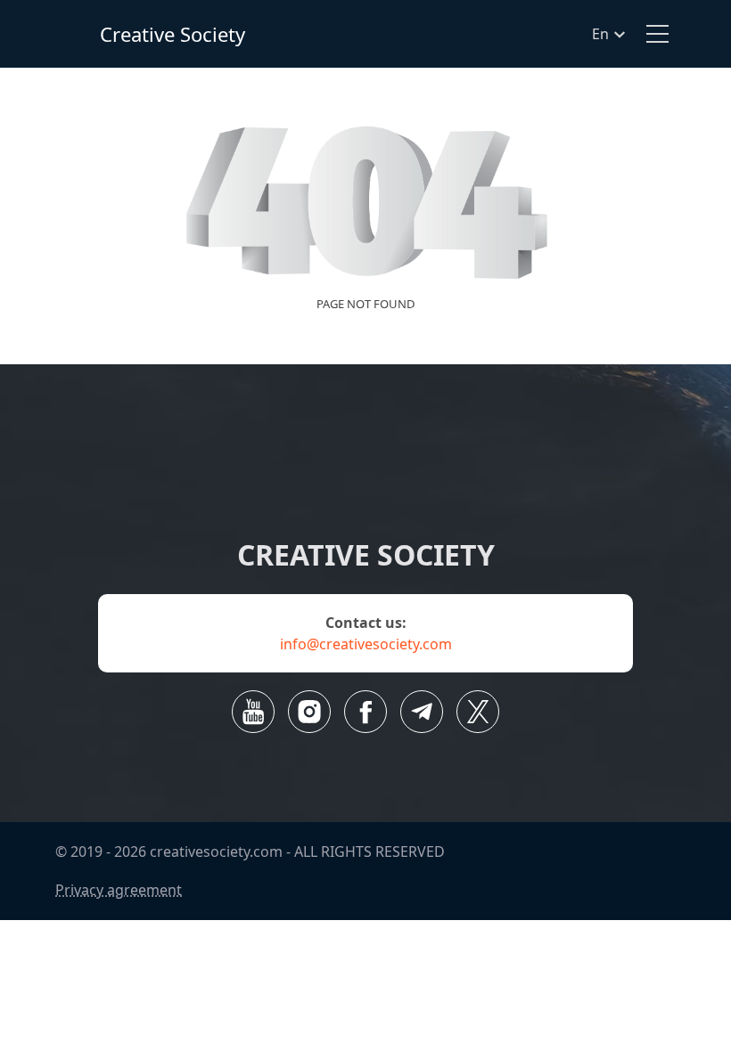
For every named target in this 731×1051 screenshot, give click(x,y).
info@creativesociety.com (366, 644)
